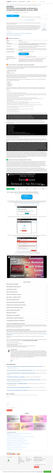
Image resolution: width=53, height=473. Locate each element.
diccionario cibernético (21, 460)
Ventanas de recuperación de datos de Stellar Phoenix (27, 58)
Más (26, 457)
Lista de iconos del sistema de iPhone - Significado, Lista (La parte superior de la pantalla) (22, 436)
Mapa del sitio (20, 458)
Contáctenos (27, 460)
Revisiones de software (21, 461)
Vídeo (19, 462)
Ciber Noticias (14, 1)
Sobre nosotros (15, 343)
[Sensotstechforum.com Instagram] (44, 1)
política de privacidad (40, 471)
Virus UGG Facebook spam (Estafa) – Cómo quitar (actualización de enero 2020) (21, 373)
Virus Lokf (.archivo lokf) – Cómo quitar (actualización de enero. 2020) (19, 370)
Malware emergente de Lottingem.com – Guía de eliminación (18, 447)
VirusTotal (40, 333)
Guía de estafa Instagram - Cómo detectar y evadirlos (17, 438)
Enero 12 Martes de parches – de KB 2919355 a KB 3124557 (17, 383)
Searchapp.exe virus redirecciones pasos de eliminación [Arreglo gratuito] (20, 443)
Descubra (19, 457)
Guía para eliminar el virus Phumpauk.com (16, 445)
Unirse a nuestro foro (22, 56)
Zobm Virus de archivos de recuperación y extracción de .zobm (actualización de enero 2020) (23, 379)
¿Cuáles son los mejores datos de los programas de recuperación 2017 (21, 433)
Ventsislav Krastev (10, 12)
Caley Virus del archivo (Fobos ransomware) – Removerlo (17, 390)
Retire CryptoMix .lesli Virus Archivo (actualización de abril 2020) (18, 387)
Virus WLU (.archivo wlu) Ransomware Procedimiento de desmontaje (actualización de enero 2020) (24, 366)
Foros (19, 463)
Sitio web (17, 358)
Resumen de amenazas (9, 33)
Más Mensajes (13, 358)
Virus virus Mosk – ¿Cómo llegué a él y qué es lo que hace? (22, 33)
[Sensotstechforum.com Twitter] (40, 1)
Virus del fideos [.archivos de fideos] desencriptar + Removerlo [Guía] (18, 440)
